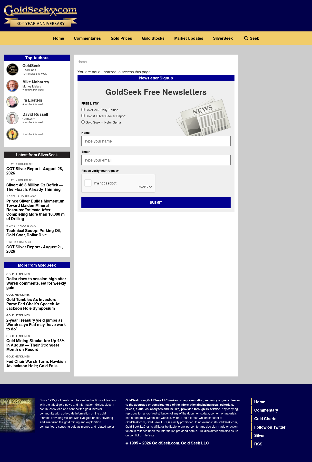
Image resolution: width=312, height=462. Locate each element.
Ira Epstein (32, 100)
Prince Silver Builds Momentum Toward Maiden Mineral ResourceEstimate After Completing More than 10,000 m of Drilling (35, 210)
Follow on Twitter (269, 427)
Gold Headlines (18, 274)
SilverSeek (223, 38)
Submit (156, 202)
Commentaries (87, 38)
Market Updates (188, 38)
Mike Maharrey (35, 82)
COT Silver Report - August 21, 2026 (34, 249)
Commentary (266, 410)
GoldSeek (31, 65)
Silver (259, 435)
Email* (85, 151)
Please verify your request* (100, 170)
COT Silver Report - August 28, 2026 (34, 170)
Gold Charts (265, 418)
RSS (258, 444)
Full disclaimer (208, 431)
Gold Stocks (153, 38)
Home (58, 38)
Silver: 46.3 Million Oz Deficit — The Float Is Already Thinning (34, 187)
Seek (254, 38)
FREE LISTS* (90, 103)
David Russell (35, 114)
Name (85, 132)
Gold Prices (121, 38)
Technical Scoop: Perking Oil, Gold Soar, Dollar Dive (33, 232)
